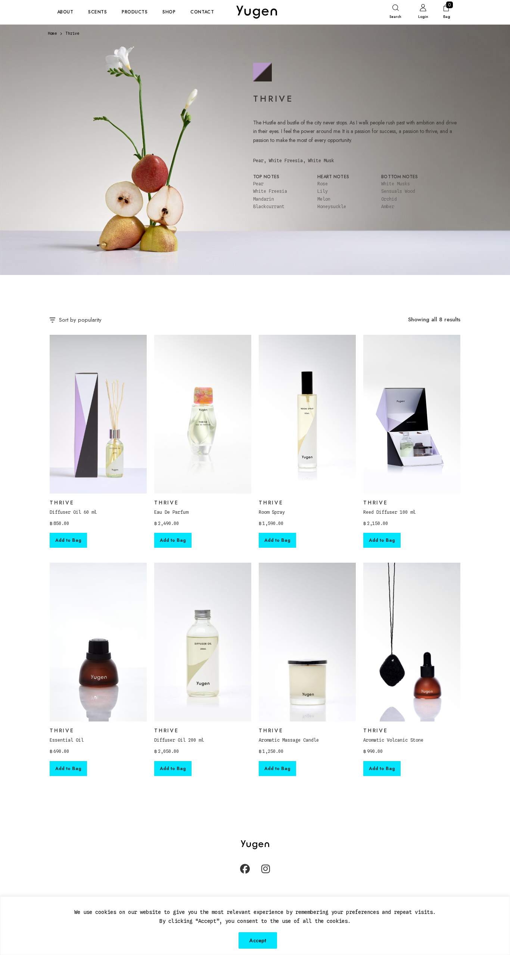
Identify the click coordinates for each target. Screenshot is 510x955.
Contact (202, 12)
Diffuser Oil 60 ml (73, 512)
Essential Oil (67, 740)
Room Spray (272, 512)
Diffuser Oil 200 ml (179, 740)
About (65, 12)
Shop (168, 12)
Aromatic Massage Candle (289, 740)
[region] (255, 925)
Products (134, 12)
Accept (257, 940)
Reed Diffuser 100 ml (389, 512)
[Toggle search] (395, 13)
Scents (97, 12)
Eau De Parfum (171, 512)
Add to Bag (68, 540)
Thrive (62, 502)
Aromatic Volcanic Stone (393, 740)
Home (52, 33)
